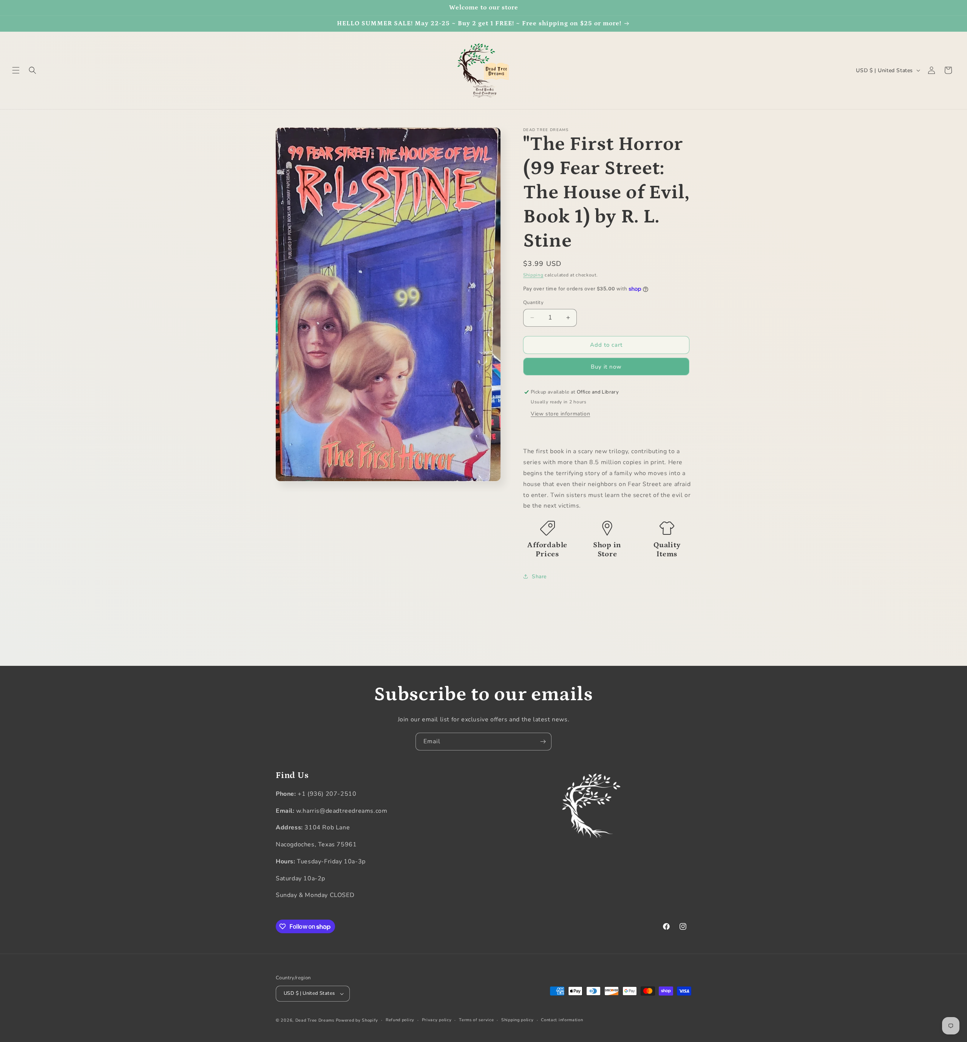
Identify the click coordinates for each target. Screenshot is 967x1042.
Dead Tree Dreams (314, 1020)
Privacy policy (437, 1020)
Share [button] (539, 576)
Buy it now (606, 366)
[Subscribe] (542, 741)
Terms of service (476, 1020)
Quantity (533, 302)
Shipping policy (517, 1020)
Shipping (533, 275)
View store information (560, 413)
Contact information (562, 1020)
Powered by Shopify (357, 1020)
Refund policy (400, 1020)
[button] (16, 70)
